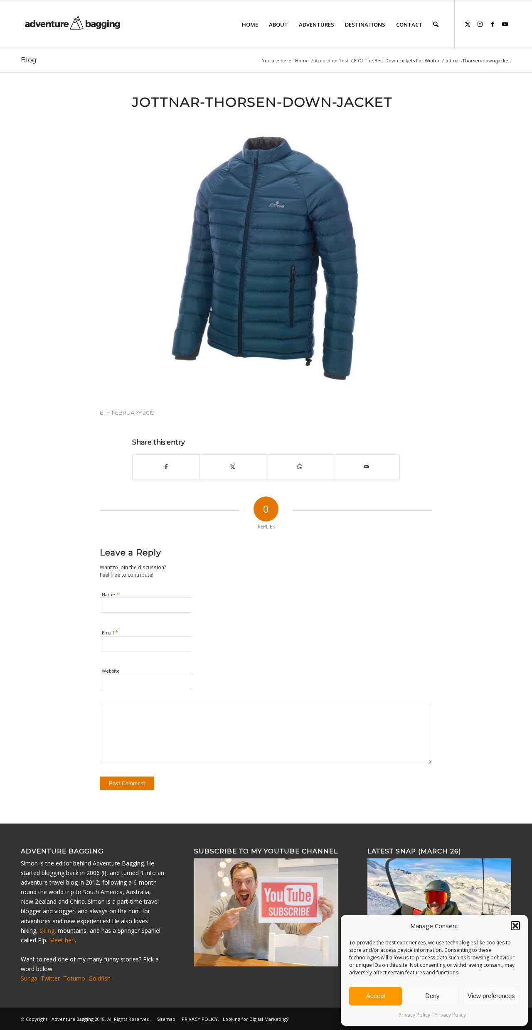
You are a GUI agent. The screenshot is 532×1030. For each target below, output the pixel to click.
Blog (29, 60)
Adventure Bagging (73, 1019)
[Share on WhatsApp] (299, 467)
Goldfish (100, 978)
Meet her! (62, 940)
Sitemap (166, 1019)
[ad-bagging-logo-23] (73, 24)
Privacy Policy (414, 1014)
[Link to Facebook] (492, 24)
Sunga (29, 978)
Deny (432, 995)
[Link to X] (467, 24)
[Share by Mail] (366, 467)
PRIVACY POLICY (200, 1019)
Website (111, 671)
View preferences (491, 995)
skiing (46, 930)
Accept (375, 995)
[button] (515, 926)
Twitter (50, 978)
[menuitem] (250, 24)
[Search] (436, 24)
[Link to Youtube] (505, 24)
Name (110, 594)
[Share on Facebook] (166, 467)
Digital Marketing (268, 1019)
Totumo (74, 978)
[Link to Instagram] (480, 24)
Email (110, 632)
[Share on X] (233, 467)
